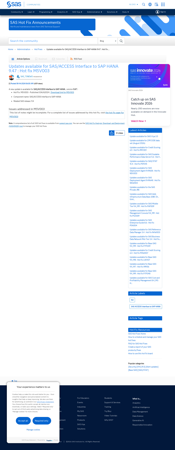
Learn (30, 12)
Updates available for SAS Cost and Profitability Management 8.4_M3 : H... (145, 280)
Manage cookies (33, 429)
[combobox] (66, 41)
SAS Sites (163, 4)
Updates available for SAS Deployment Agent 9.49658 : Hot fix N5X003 (145, 171)
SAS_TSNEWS (27, 76)
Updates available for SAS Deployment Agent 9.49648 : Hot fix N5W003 (145, 180)
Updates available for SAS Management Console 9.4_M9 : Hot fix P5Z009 (144, 213)
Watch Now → (138, 121)
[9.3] (143, 367)
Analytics (61, 12)
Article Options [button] (23, 59)
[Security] (132, 367)
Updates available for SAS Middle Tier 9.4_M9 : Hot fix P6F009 (144, 205)
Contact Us (156, 4)
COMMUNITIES (33, 4)
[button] (111, 133)
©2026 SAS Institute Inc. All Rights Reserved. (83, 442)
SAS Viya (76, 12)
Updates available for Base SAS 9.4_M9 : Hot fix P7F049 (143, 244)
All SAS (132, 4)
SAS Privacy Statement (45, 402)
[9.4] (139, 367)
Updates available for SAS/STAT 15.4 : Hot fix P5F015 (143, 162)
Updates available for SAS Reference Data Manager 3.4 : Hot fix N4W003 (145, 231)
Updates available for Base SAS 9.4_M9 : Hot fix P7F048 (143, 272)
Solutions (111, 12)
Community (16, 12)
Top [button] (15, 381)
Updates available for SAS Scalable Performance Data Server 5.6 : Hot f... (145, 155)
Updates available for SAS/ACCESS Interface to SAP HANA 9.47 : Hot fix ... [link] (77, 49)
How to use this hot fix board (140, 353)
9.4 (132, 300)
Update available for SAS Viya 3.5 (144, 136)
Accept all (23, 420)
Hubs (124, 12)
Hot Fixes (38, 49)
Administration (93, 12)
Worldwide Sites (150, 4)
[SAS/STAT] (143, 370)
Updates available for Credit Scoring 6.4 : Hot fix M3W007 (145, 251)
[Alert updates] (152, 367)
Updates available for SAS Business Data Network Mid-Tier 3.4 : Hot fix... (145, 238)
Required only (41, 420)
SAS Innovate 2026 (135, 90)
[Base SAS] (133, 370)
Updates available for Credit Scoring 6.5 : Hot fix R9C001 (145, 148)
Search (143, 4)
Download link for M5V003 (62, 92)
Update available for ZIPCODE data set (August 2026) (145, 141)
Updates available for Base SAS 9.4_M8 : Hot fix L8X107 (143, 258)
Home (10, 49)
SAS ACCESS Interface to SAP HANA (146, 307)
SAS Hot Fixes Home (137, 334)
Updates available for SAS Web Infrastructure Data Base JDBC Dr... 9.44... (144, 197)
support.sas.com (65, 123)
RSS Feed (78, 59)
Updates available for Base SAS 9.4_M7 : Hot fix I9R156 (143, 265)
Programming (44, 12)
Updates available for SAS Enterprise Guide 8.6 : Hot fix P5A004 (142, 223)
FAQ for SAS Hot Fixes (137, 343)
